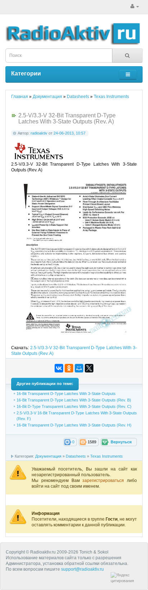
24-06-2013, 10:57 (69, 133)
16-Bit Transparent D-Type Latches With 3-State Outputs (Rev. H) (74, 425)
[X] (89, 368)
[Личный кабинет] (134, 6)
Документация (48, 456)
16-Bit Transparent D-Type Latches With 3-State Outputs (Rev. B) (74, 400)
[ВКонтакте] (59, 368)
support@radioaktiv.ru (82, 569)
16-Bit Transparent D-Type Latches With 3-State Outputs (66, 393)
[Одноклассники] (69, 368)
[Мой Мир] (79, 368)
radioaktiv (39, 133)
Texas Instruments (106, 456)
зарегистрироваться (104, 480)
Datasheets (76, 456)
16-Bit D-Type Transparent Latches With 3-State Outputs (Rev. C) (74, 406)
